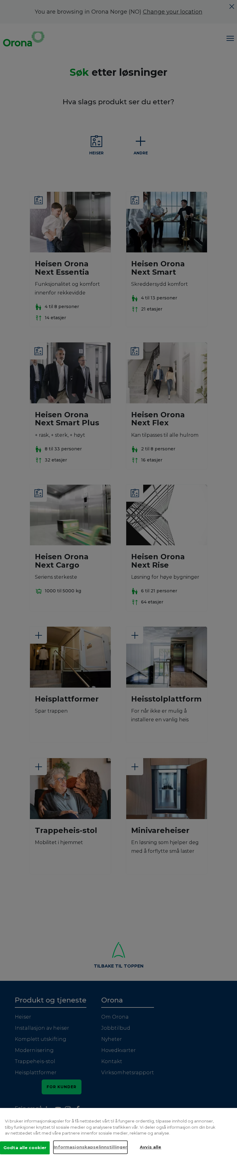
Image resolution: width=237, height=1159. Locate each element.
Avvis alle (150, 1146)
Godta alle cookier (24, 1147)
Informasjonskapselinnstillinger (90, 1146)
